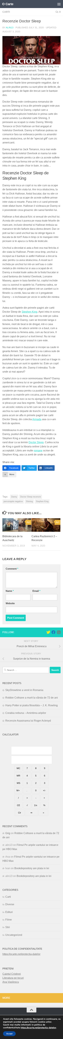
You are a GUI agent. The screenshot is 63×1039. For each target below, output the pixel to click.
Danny (14, 497)
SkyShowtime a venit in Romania (24, 690)
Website (10, 603)
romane (38, 450)
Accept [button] (9, 1033)
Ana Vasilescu (10, 982)
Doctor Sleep (36, 442)
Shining (29, 501)
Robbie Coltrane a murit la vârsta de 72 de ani (31, 697)
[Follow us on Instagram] (59, 632)
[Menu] (59, 4)
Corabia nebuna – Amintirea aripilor (25, 713)
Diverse (9, 904)
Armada (36, 419)
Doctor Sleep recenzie (30, 497)
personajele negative (13, 501)
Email (36, 591)
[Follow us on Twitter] (48, 632)
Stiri (7, 927)
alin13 (9, 27)
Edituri (9, 912)
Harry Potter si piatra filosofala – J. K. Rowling (31, 705)
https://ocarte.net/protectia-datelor (21, 954)
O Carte (7, 4)
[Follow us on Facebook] (53, 632)
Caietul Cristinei (11, 974)
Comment (12, 568)
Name (10, 591)
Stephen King (29, 311)
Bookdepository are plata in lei (31, 868)
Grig (7, 833)
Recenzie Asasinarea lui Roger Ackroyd (28, 720)
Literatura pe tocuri (13, 978)
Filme (8, 919)
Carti (6, 12)
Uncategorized (13, 935)
